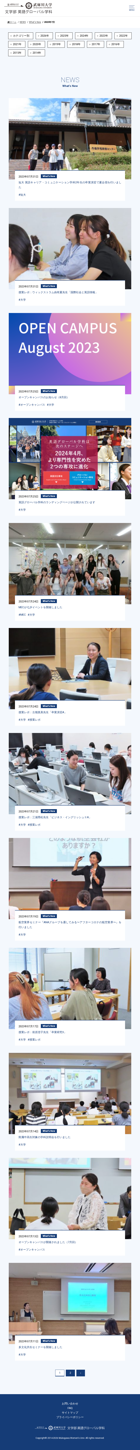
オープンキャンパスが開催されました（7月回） (48, 1242)
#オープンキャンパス (32, 404)
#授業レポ (34, 719)
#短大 (22, 194)
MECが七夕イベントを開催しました (40, 607)
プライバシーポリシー (70, 1417)
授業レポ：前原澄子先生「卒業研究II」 (43, 1032)
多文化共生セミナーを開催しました (40, 1347)
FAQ (70, 1408)
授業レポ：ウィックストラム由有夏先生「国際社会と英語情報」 (58, 292)
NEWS (23, 22)
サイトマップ (70, 1412)
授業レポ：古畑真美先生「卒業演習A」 (43, 712)
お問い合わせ (70, 1403)
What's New (35, 22)
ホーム (13, 22)
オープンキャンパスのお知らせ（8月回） (44, 397)
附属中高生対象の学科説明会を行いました (45, 1137)
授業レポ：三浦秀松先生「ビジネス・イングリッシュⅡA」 (55, 817)
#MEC (22, 614)
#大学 (22, 299)
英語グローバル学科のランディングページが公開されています (57, 502)
